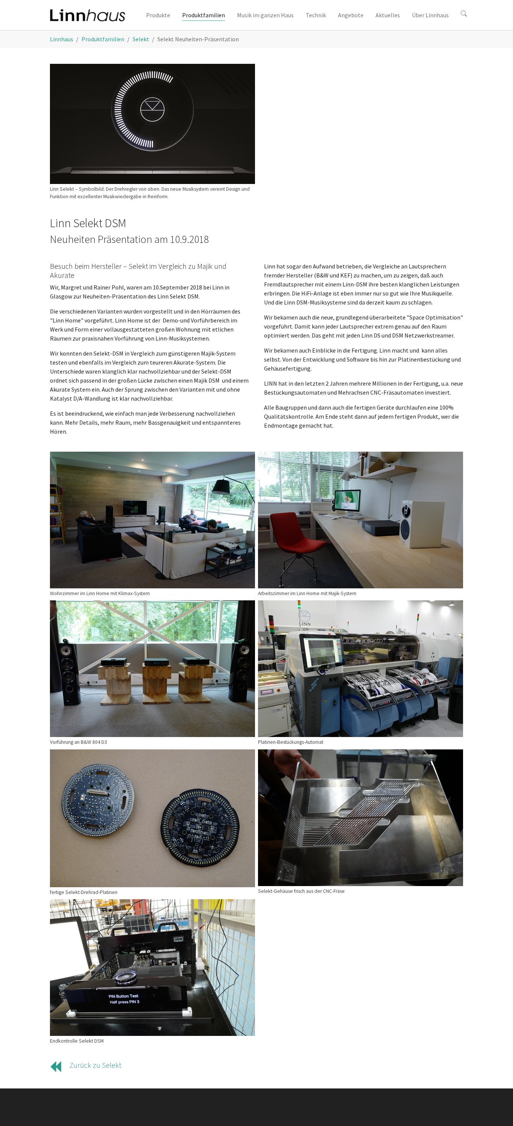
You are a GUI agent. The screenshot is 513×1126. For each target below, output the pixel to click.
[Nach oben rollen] (496, 1109)
